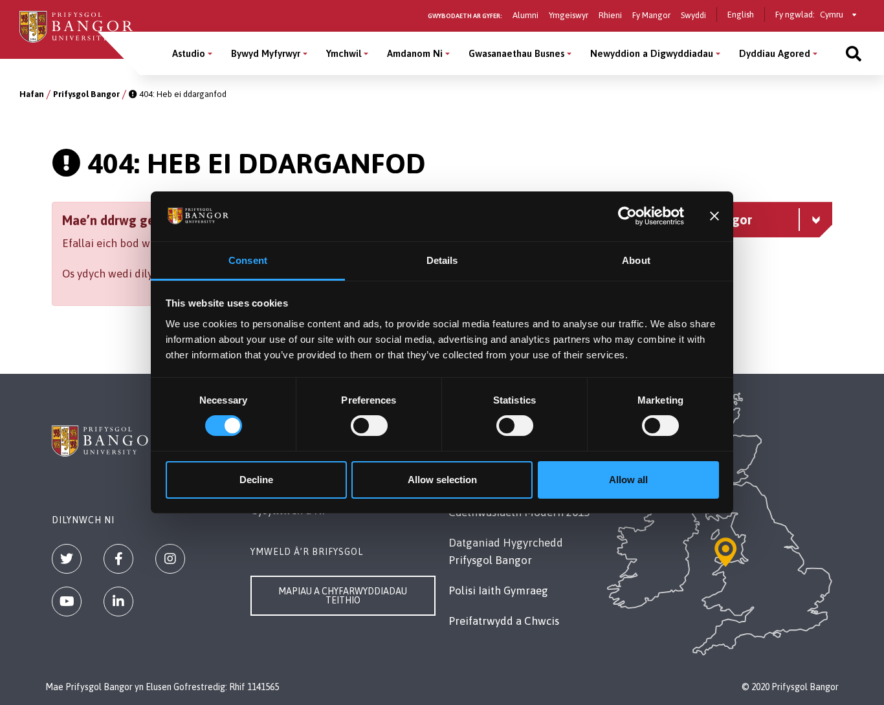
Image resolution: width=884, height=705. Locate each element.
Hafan (31, 94)
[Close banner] (714, 216)
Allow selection (442, 479)
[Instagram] (170, 559)
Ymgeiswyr (568, 15)
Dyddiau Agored (774, 53)
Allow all (628, 479)
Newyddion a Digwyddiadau (651, 53)
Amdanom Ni (415, 53)
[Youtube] (67, 601)
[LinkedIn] (118, 601)
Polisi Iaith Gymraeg (498, 590)
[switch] (369, 425)
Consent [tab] (247, 260)
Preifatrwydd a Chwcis (503, 620)
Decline (256, 479)
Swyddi (693, 15)
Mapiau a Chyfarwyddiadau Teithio (342, 595)
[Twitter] (67, 559)
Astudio (188, 53)
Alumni (525, 15)
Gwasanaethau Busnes (516, 53)
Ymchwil (343, 53)
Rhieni (610, 15)
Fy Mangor (651, 15)
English (740, 14)
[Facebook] (118, 559)
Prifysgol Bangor (86, 94)
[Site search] (854, 53)
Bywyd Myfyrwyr (265, 53)
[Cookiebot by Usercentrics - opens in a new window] (627, 216)
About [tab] (636, 260)
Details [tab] (442, 260)
